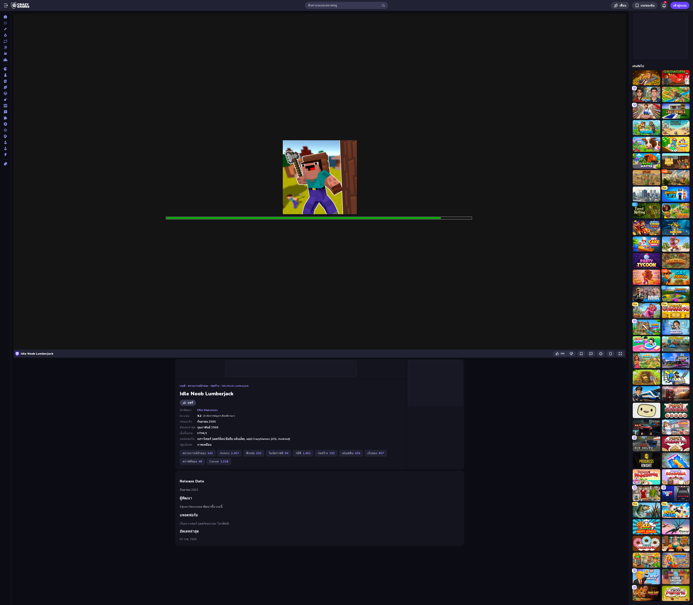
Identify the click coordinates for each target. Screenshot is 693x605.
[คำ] (5, 106)
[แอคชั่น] (5, 155)
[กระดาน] (5, 75)
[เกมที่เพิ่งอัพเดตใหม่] (5, 41)
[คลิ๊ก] (5, 99)
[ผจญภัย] (5, 124)
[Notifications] (664, 5)
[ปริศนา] (5, 118)
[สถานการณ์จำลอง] (5, 142)
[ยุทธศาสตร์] (5, 136)
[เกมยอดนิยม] (5, 35)
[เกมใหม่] (5, 29)
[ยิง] (5, 130)
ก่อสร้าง (215, 386)
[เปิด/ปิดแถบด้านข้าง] (5, 5)
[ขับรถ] (5, 93)
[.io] (5, 69)
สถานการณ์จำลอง (198, 386)
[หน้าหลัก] (5, 17)
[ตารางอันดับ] (5, 60)
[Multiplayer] (5, 53)
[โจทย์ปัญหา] (5, 112)
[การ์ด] (5, 81)
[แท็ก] (5, 164)
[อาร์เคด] (5, 148)
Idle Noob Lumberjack (235, 386)
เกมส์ (182, 386)
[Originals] (5, 47)
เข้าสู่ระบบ (680, 6)
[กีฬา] (5, 87)
